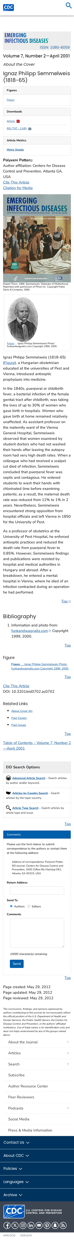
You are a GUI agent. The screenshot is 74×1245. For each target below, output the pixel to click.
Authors (19, 906)
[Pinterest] (47, 1225)
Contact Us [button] (14, 1142)
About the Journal (23, 1042)
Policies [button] (10, 1168)
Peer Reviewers (21, 1097)
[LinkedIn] (31, 1225)
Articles (14, 1053)
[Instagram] (23, 1225)
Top (66, 601)
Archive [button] (10, 1194)
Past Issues (18, 725)
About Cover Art (21, 711)
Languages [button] (14, 1181)
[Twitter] (15, 1225)
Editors (36, 906)
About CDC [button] (14, 1155)
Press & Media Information (30, 1130)
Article (11, 121)
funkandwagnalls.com (31, 630)
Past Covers (19, 718)
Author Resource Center (28, 1086)
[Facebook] (6, 1225)
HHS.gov (9, 1235)
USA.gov (26, 1235)
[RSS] (63, 1225)
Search (14, 1064)
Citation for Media (18, 187)
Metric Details (15, 150)
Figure (10, 100)
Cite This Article (16, 182)
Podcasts (15, 1108)
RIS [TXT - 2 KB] (17, 128)
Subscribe (16, 1075)
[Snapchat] (55, 1225)
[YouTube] (39, 1225)
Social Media (18, 1119)
